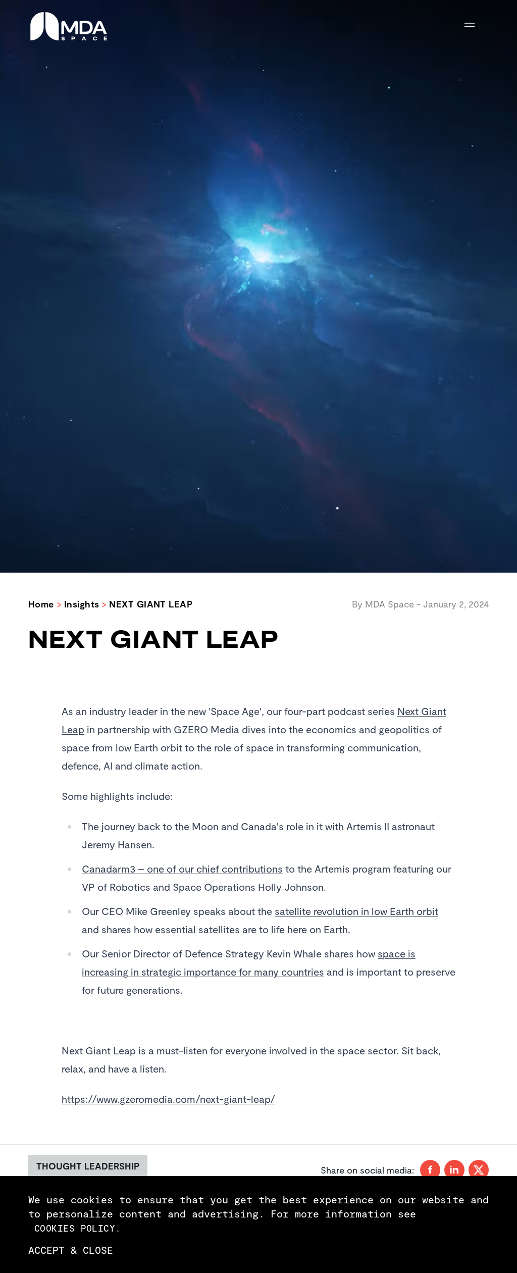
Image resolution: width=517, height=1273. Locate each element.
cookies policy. (77, 1228)
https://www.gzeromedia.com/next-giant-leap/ (168, 1099)
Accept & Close (70, 1250)
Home (41, 603)
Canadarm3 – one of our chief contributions (182, 868)
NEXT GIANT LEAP (150, 603)
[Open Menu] (476, 26)
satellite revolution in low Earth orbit (356, 911)
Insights (81, 603)
